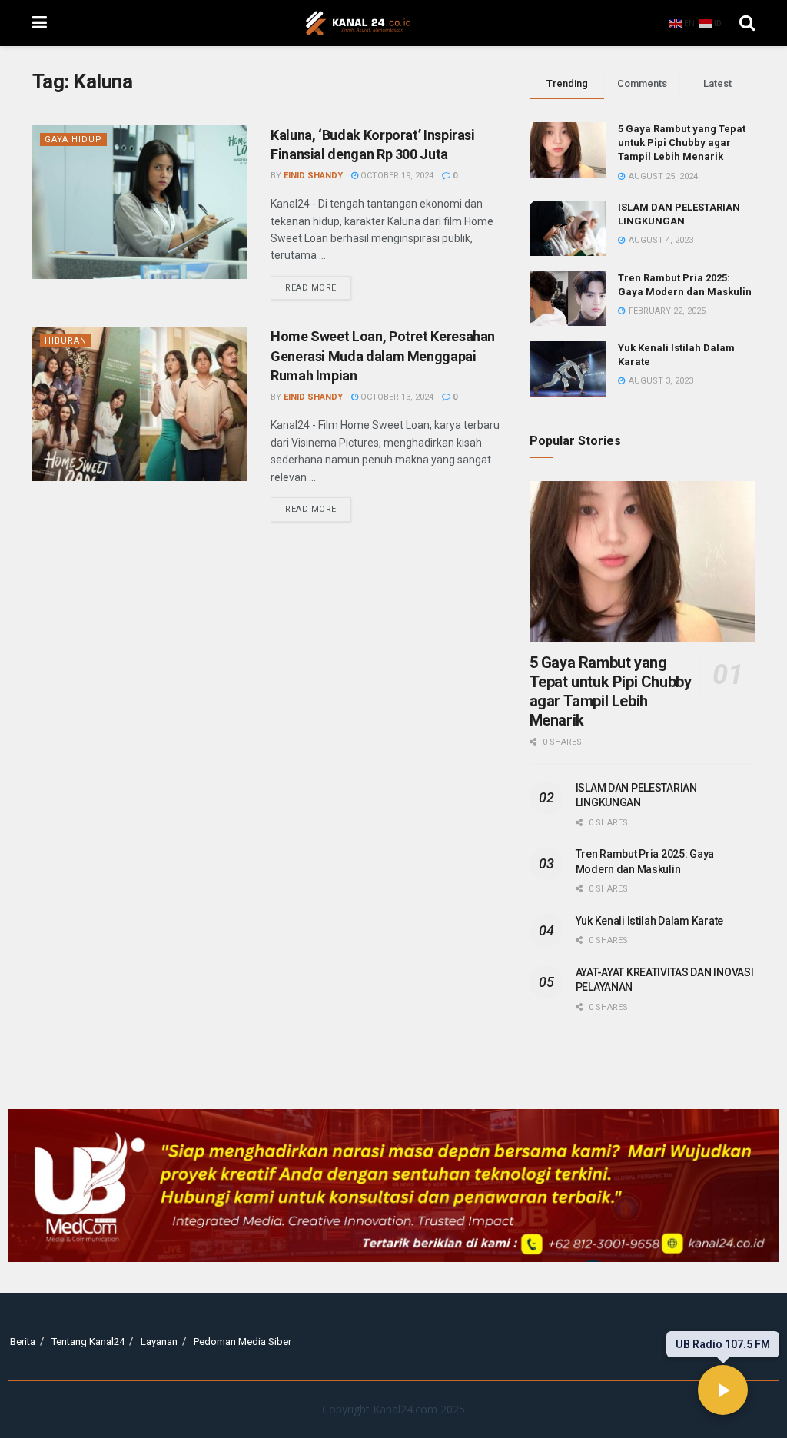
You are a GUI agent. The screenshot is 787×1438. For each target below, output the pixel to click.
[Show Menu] (39, 23)
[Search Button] (747, 23)
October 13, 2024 (395, 397)
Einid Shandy (313, 176)
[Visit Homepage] (358, 23)
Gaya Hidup (73, 139)
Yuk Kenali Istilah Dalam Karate (649, 921)
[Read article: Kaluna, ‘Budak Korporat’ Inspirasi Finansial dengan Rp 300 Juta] (139, 202)
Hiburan (66, 341)
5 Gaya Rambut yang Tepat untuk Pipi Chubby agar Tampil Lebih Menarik (681, 142)
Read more (318, 284)
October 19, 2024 (395, 176)
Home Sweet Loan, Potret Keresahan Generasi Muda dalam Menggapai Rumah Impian (383, 355)
